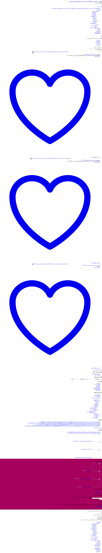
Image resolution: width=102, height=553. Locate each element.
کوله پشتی (94, 13)
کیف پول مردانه (93, 408)
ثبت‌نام (101, 499)
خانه (99, 9)
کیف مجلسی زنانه (90, 411)
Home (101, 38)
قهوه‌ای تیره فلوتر (97, 388)
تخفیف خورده (97, 394)
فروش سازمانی (97, 32)
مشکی (98, 385)
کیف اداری (94, 12)
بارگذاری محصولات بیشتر (97, 369)
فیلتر (72, 379)
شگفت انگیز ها (97, 33)
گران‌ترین (98, 45)
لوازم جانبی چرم (95, 20)
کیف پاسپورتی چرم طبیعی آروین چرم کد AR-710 (91, 54)
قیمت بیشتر (86, 379)
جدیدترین (98, 43)
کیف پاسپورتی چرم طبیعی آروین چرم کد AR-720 (91, 160)
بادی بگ (94, 17)
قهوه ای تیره (98, 384)
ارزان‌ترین (98, 44)
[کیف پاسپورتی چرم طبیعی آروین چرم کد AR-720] (50, 159)
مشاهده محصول (97, 267)
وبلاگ (99, 29)
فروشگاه (98, 10)
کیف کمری (94, 18)
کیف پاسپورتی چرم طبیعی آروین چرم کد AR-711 (91, 265)
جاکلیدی (94, 21)
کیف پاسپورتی (93, 16)
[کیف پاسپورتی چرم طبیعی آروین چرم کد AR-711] (50, 264)
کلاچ (95, 19)
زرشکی (98, 386)
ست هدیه (96, 26)
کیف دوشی (94, 15)
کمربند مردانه (93, 25)
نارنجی (99, 390)
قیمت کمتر (100, 379)
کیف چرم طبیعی (95, 11)
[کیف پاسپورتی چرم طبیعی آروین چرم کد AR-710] (50, 52)
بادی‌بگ (96, 401)
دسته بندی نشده (97, 395)
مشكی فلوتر (97, 389)
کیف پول (94, 14)
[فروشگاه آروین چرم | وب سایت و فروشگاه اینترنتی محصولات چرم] (75, 8)
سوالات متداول (97, 28)
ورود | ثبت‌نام (99, 6)
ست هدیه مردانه (93, 27)
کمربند (96, 24)
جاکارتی (94, 22)
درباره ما (98, 30)
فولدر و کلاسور (93, 23)
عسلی (99, 383)
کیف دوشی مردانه (92, 412)
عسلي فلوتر (98, 387)
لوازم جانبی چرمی (96, 414)
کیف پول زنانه (93, 407)
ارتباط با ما (98, 31)
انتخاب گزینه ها (97, 56)
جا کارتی (96, 415)
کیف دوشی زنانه (93, 410)
